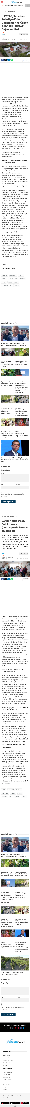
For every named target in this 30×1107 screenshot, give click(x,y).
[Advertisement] (15, 79)
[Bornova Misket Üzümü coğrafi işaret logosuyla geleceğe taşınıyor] (15, 962)
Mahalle (4, 796)
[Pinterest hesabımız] (18, 1028)
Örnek (4, 282)
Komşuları (5, 793)
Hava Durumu (6, 1055)
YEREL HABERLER (24, 39)
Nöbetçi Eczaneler (8, 1060)
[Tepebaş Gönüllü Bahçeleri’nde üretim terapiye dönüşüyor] (8, 374)
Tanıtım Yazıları (7, 1077)
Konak (13, 793)
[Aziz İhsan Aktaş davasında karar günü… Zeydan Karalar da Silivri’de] (15, 333)
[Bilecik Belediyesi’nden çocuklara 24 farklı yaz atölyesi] (22, 423)
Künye (5, 1087)
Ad (2, 484)
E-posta (18, 484)
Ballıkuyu (11, 789)
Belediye (4, 275)
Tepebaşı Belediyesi (7, 285)
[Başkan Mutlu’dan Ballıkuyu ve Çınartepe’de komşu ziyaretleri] (8, 353)
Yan (18, 796)
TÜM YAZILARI (24, 34)
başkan (19, 789)
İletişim (5, 1089)
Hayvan (4, 278)
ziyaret (24, 796)
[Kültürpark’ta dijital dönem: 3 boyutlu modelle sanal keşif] (22, 353)
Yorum (3, 473)
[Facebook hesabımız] (7, 1028)
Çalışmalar (13, 275)
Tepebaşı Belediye (13, 282)
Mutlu (12, 796)
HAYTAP (22, 275)
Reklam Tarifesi (7, 1074)
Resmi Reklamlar (7, 1072)
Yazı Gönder (6, 1084)
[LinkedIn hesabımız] (21, 1028)
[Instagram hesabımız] (12, 1028)
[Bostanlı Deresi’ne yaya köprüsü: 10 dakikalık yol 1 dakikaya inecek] (8, 400)
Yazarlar (5, 1065)
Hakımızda (6, 1082)
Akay (3, 789)
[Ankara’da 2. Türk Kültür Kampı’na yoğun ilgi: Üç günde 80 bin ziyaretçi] (8, 423)
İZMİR (17, 558)
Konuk (20, 793)
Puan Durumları (7, 1062)
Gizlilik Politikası (7, 1079)
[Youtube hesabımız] (15, 1028)
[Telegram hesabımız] (23, 1028)
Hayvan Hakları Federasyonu (17, 278)
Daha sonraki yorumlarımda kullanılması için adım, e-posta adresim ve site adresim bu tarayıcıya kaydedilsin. (14, 494)
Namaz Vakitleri (7, 1058)
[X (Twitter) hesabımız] (10, 1028)
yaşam (17, 285)
